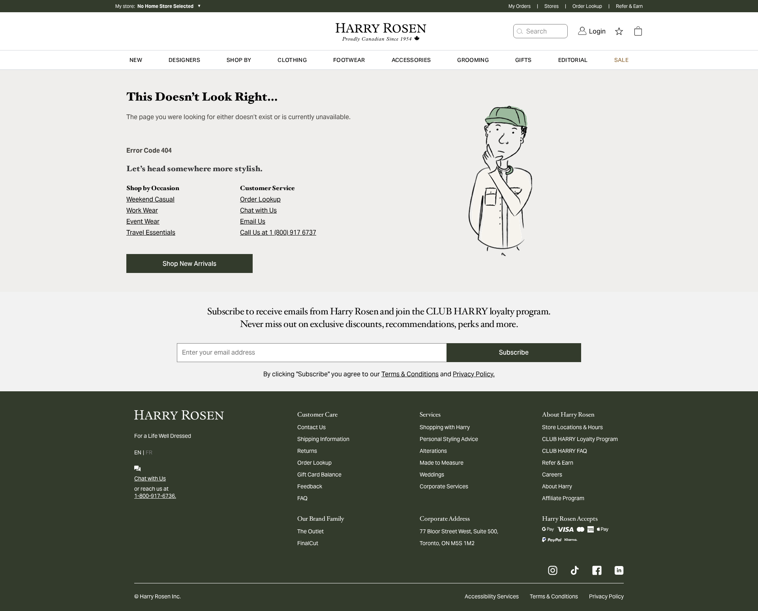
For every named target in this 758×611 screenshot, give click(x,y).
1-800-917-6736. (155, 495)
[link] (592, 31)
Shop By (239, 60)
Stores (551, 6)
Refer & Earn (629, 6)
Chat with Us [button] (258, 210)
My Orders (519, 6)
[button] (520, 31)
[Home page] (378, 31)
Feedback (309, 486)
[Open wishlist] (619, 31)
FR (149, 452)
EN (137, 452)
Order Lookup (587, 6)
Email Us (252, 221)
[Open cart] (638, 31)
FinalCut (307, 543)
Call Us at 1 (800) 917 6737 (278, 232)
